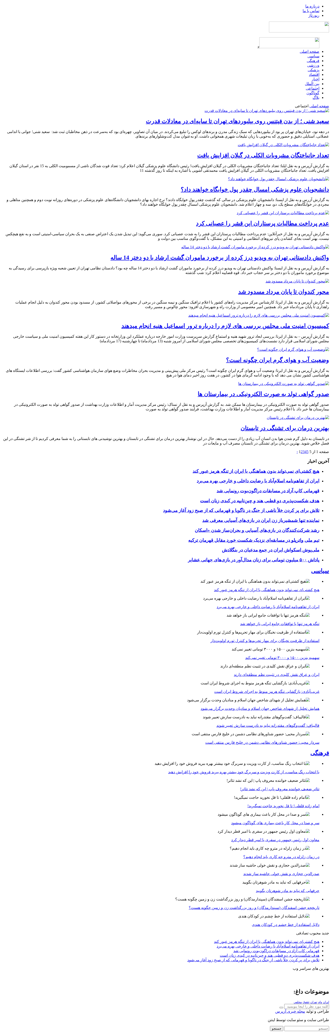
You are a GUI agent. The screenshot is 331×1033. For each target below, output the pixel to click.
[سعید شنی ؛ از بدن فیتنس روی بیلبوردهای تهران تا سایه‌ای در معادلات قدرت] (267, 111)
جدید (325, 933)
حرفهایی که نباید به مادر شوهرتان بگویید (287, 891)
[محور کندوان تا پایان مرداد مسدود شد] (297, 281)
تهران (313, 1002)
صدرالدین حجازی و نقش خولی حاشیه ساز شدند (281, 874)
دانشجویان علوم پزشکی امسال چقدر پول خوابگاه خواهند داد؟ (255, 189)
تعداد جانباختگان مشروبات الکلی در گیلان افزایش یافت (263, 155)
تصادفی (302, 933)
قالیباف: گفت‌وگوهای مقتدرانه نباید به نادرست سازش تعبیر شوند (267, 725)
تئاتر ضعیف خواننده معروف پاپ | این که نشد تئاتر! (279, 789)
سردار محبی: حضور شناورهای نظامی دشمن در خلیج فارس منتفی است (262, 742)
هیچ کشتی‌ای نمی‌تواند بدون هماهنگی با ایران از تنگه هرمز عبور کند (256, 471)
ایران (326, 1002)
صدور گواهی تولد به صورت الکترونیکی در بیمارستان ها (263, 394)
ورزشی (313, 65)
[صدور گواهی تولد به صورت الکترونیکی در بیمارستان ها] (283, 384)
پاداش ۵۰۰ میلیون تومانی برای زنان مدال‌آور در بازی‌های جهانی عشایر (253, 559)
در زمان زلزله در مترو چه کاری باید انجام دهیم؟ (281, 857)
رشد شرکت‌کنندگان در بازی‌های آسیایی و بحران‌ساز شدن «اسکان (257, 530)
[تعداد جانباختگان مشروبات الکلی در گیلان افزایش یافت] (283, 145)
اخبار (315, 79)
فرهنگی (313, 61)
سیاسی (313, 56)
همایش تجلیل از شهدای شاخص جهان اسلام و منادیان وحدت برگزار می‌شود (260, 708)
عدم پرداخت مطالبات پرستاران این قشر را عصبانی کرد (262, 223)
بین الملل (312, 84)
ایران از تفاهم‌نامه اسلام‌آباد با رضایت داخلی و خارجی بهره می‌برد (258, 480)
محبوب (315, 933)
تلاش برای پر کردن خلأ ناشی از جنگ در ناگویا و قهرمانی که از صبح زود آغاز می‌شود (241, 510)
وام (320, 1002)
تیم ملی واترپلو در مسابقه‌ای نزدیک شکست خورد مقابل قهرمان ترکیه (253, 540)
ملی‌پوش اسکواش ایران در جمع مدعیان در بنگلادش (270, 549)
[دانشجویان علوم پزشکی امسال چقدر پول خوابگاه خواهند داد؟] (278, 179)
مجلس (298, 1002)
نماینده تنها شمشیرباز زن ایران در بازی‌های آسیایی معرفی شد (260, 520)
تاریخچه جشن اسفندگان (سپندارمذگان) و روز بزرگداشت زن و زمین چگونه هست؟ (254, 908)
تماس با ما (311, 11)
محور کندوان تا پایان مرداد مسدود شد (283, 292)
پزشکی (313, 70)
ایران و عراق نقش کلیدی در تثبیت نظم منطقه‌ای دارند (276, 675)
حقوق (306, 1002)
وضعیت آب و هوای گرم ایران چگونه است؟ (277, 360)
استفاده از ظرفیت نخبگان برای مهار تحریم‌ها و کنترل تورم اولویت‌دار (265, 641)
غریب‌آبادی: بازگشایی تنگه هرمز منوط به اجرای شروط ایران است (266, 691)
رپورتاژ (313, 15)
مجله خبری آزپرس (290, 1011)
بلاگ (316, 97)
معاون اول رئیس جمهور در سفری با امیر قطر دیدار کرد (275, 840)
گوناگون (313, 93)
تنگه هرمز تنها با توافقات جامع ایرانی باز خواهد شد (279, 624)
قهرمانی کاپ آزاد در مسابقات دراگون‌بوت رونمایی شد (268, 490)
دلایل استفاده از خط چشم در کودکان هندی (285, 925)
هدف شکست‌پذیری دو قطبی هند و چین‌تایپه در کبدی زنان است (259, 500)
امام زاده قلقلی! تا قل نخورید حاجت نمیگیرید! (283, 806)
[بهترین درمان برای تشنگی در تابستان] (298, 417)
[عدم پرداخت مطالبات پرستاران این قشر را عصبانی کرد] (283, 213)
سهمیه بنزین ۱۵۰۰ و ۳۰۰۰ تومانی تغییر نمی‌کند (282, 658)
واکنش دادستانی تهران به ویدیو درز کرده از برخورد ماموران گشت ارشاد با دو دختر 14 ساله (219, 257)
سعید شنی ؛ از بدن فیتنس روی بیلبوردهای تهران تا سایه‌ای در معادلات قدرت (237, 121)
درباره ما (312, 6)
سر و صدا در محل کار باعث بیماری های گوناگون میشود (275, 823)
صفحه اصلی (309, 51)
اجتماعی (312, 88)
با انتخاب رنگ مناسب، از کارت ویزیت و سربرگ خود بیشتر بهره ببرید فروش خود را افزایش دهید (243, 772)
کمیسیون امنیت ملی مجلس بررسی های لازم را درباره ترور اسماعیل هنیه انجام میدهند (225, 326)
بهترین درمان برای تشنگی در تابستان (285, 428)
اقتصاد (314, 74)
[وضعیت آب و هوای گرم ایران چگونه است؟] (293, 349)
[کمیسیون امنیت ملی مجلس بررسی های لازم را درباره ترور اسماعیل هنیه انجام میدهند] (258, 315)
